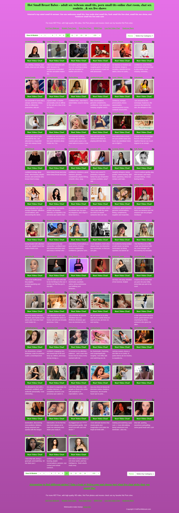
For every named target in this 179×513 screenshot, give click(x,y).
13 (81, 35)
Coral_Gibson (117, 77)
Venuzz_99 (51, 435)
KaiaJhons (94, 221)
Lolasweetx (138, 77)
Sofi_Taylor (138, 149)
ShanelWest (29, 113)
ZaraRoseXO (117, 400)
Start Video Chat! (34, 61)
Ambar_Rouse (117, 42)
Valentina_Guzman (76, 364)
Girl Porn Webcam (52, 28)
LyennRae (72, 113)
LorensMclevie (139, 256)
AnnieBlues (51, 185)
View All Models (32, 35)
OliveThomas (95, 42)
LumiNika (115, 292)
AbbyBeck (138, 113)
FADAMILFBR (139, 364)
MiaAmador (73, 185)
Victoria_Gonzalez (53, 221)
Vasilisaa (28, 221)
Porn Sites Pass (85, 28)
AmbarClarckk (95, 292)
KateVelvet (138, 42)
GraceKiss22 (30, 400)
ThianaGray (116, 328)
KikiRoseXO (29, 435)
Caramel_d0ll (95, 149)
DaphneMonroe (96, 364)
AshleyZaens (95, 328)
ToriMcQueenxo (140, 400)
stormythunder (52, 77)
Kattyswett (51, 149)
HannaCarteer (74, 42)
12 (77, 35)
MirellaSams (95, 256)
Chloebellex (116, 185)
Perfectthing (73, 77)
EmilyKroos (29, 185)
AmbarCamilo (30, 77)
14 (86, 35)
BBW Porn (98, 28)
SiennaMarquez (118, 113)
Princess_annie (118, 256)
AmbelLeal (51, 292)
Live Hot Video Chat (112, 28)
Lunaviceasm (117, 364)
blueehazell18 (52, 256)
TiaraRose (51, 113)
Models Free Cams (69, 28)
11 (72, 35)
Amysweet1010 (140, 221)
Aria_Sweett (73, 256)
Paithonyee (51, 364)
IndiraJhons (73, 328)
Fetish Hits (87, 507)
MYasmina (72, 435)
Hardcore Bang (128, 28)
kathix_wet (73, 292)
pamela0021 (73, 221)
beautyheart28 (52, 328)
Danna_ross (138, 185)
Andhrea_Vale (117, 221)
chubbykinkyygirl (96, 77)
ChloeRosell (29, 149)
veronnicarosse (31, 42)
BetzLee (137, 292)
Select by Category (144, 36)
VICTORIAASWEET (141, 328)
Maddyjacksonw (75, 400)
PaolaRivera (95, 185)
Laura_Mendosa (53, 42)
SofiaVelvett (73, 149)
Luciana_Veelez (118, 149)
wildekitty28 (29, 256)
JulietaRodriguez (31, 328)
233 (95, 35)
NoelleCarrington (31, 364)
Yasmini (93, 113)
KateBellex (51, 400)
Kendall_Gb (29, 292)
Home (130, 36)
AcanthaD (94, 400)
